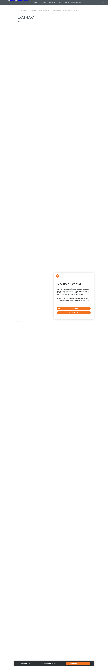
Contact (66, 2)
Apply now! (73, 663)
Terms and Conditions (76, 2)
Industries (52, 2)
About (59, 2)
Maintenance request (50, 663)
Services (43, 2)
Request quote (74, 308)
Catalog (36, 2)
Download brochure (74, 312)
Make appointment (25, 663)
